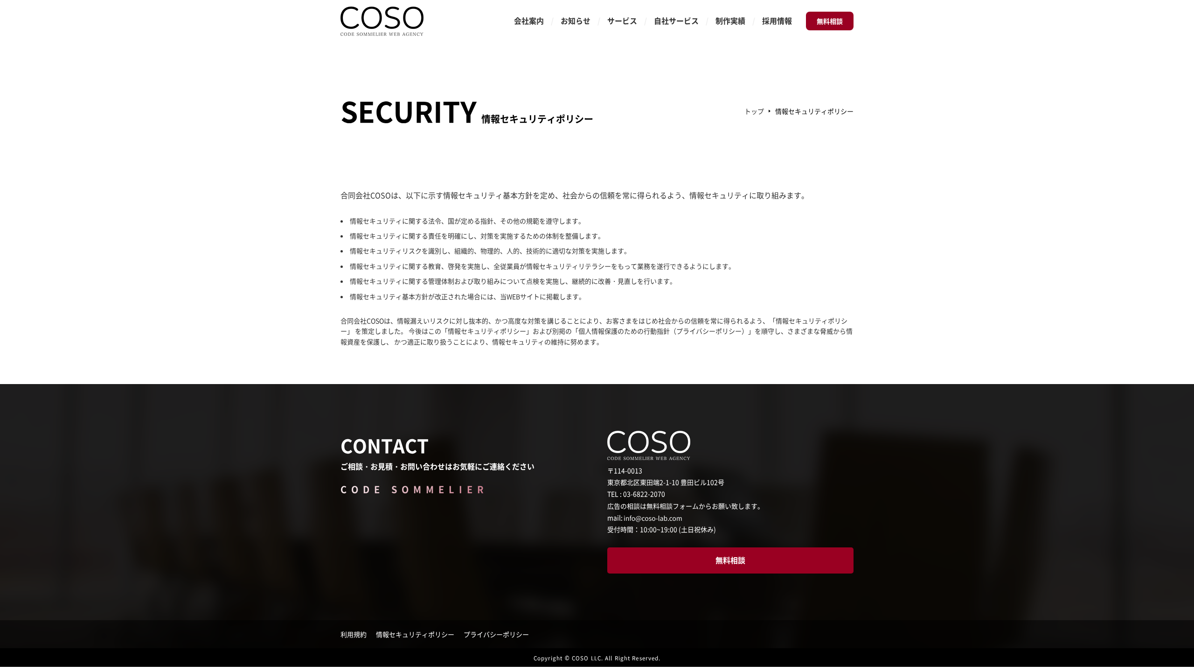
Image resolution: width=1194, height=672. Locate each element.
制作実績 (730, 20)
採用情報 (777, 20)
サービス (622, 20)
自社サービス (676, 20)
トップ (754, 111)
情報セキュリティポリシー (415, 634)
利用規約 (353, 634)
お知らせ (575, 20)
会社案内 (529, 20)
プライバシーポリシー (496, 634)
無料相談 (830, 21)
